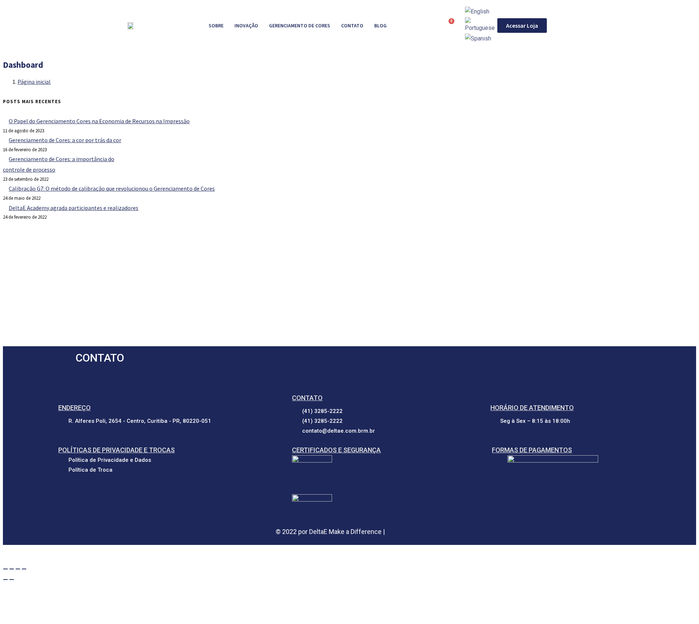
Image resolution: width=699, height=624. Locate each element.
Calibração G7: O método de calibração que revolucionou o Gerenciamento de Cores (112, 188)
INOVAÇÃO (246, 25)
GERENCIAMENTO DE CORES (299, 25)
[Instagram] (414, 527)
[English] (477, 11)
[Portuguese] (481, 25)
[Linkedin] (404, 527)
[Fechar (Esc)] (24, 569)
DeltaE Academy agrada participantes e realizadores (73, 207)
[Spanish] (478, 38)
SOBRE (216, 25)
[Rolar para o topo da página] (6, 553)
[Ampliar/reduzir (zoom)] (5, 569)
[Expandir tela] (11, 569)
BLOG (380, 25)
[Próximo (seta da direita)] (11, 579)
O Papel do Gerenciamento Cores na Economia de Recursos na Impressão (99, 121)
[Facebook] (393, 527)
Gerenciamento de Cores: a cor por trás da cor (65, 140)
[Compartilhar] (17, 569)
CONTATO (352, 25)
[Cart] (448, 25)
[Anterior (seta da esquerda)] (5, 579)
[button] (522, 25)
